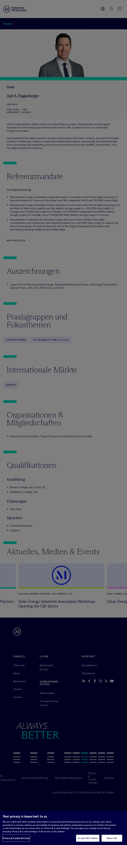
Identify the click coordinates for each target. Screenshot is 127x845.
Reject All (112, 838)
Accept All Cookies (88, 838)
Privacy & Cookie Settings (16, 838)
